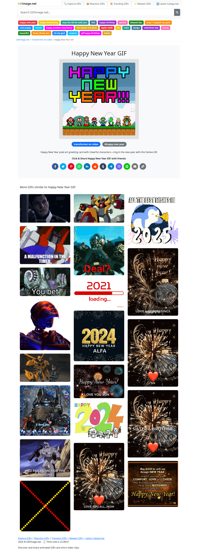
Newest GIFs (76, 538)
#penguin (134, 231)
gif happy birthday (90, 33)
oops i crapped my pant (158, 22)
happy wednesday (49, 22)
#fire (78, 219)
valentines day (151, 27)
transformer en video (86, 144)
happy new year (28, 22)
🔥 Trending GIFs (119, 3)
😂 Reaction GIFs (95, 3)
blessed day (136, 22)
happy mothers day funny (59, 27)
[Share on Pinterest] (71, 166)
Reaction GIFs (41, 538)
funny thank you (41, 33)
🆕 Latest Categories (167, 3)
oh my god (59, 33)
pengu (136, 27)
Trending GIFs (59, 538)
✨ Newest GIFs (142, 3)
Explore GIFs (25, 538)
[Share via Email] (135, 166)
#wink (25, 219)
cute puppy (25, 27)
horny (166, 27)
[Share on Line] (127, 166)
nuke (126, 27)
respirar (73, 33)
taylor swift (107, 27)
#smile (25, 523)
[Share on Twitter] (63, 166)
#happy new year (114, 144)
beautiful (24, 33)
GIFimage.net (22, 39)
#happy (79, 394)
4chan (107, 33)
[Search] (177, 12)
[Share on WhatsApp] (79, 166)
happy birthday (107, 22)
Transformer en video (42, 39)
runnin (38, 27)
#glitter (26, 432)
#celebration (82, 303)
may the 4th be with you (74, 22)
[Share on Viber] (119, 166)
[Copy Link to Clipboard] (143, 166)
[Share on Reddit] (95, 166)
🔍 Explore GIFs (72, 3)
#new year (81, 294)
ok (118, 27)
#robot (25, 346)
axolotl (122, 22)
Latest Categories (95, 538)
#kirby (25, 527)
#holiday (80, 298)
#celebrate (135, 312)
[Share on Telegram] (111, 166)
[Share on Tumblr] (103, 166)
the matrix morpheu (87, 27)
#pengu (133, 236)
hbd (93, 22)
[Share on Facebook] (55, 166)
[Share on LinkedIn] (87, 166)
